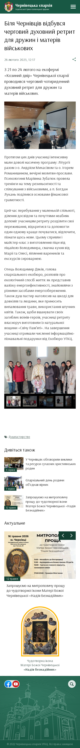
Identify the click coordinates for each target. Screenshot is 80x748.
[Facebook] (8, 684)
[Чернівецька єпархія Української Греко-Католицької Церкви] (8, 6)
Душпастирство (19, 437)
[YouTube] (15, 684)
